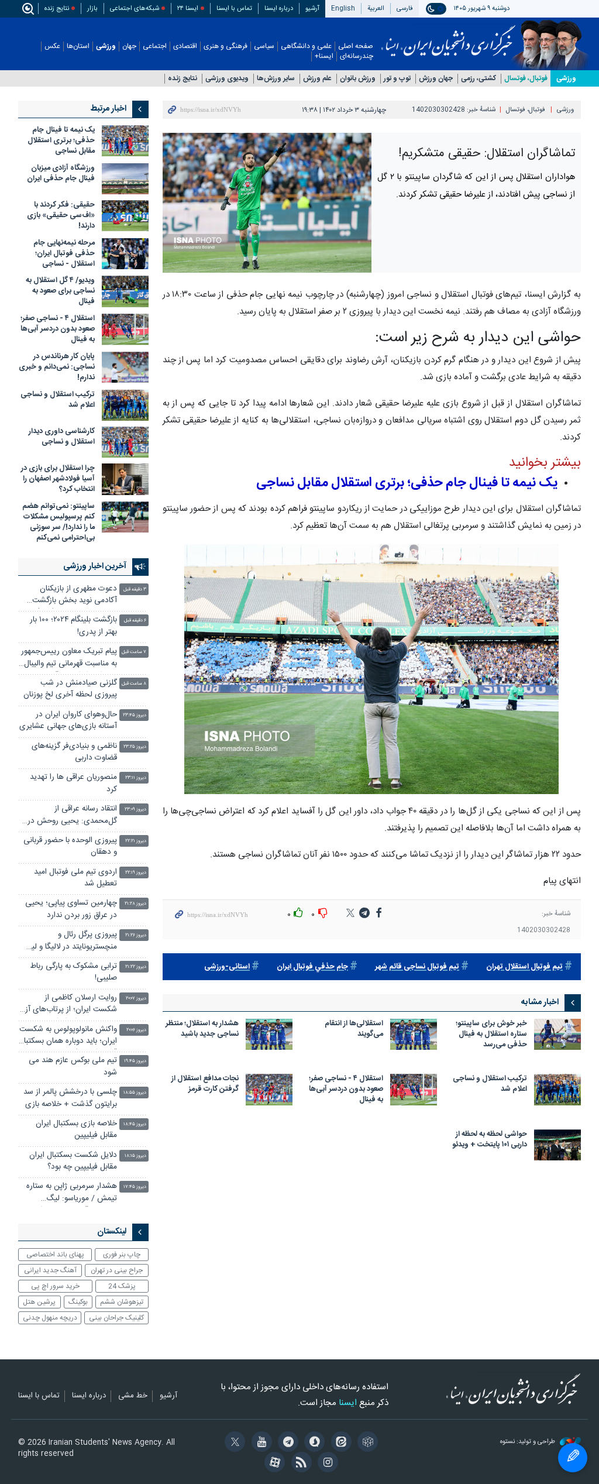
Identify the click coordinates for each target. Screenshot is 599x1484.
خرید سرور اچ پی (55, 1286)
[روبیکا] (366, 1443)
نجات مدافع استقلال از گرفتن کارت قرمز (205, 1084)
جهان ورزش (436, 79)
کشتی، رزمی (478, 79)
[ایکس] (233, 1443)
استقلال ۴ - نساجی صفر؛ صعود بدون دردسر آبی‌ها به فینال (346, 1090)
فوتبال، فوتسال (526, 79)
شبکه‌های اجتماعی (134, 8)
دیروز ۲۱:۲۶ (135, 935)
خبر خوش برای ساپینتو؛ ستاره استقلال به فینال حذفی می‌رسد (491, 1035)
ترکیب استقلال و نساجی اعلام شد (490, 1084)
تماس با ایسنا (234, 8)
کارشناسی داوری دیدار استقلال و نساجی (62, 436)
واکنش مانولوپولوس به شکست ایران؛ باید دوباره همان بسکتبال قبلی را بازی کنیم (68, 1036)
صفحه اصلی (355, 46)
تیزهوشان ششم (121, 1302)
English (343, 8)
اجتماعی (155, 46)
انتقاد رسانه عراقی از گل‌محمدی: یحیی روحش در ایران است (72, 816)
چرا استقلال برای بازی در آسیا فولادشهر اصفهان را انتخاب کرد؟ (58, 479)
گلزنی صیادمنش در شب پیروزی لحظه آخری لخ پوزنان (70, 689)
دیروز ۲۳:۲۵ (134, 747)
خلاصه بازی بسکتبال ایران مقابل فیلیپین (76, 1130)
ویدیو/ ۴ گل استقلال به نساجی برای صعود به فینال (60, 291)
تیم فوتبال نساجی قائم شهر (417, 967)
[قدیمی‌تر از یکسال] (557, 1034)
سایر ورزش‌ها (276, 79)
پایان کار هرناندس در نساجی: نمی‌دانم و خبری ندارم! (57, 367)
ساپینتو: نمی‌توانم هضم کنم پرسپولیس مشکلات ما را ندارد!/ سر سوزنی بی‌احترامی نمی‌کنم (58, 522)
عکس (52, 46)
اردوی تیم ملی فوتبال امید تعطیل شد (75, 878)
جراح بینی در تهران (117, 1270)
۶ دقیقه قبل (135, 620)
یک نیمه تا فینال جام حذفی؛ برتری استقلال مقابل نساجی (61, 140)
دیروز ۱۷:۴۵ (134, 1187)
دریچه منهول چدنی (50, 1318)
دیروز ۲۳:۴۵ (134, 715)
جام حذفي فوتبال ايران (312, 967)
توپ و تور (397, 79)
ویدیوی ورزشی (227, 79)
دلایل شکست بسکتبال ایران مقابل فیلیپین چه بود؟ (73, 1161)
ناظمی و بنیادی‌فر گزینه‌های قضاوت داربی (74, 752)
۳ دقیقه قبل (134, 589)
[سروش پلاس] (313, 1443)
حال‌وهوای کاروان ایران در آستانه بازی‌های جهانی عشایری (68, 721)
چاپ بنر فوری (121, 1254)
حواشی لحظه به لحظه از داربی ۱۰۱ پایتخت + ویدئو (489, 1140)
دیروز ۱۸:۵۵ (134, 1093)
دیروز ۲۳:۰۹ (135, 809)
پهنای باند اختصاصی (55, 1254)
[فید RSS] (299, 1463)
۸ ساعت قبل (134, 684)
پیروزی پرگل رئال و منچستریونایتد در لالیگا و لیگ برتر (70, 942)
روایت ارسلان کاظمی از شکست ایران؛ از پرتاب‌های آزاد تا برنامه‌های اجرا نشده (68, 1005)
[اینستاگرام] (326, 1463)
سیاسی (264, 46)
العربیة (375, 8)
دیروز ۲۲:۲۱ (135, 841)
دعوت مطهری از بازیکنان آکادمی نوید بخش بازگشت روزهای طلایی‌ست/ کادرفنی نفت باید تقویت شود (73, 596)
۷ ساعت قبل (134, 652)
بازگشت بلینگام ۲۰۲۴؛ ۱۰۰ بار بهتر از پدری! (73, 626)
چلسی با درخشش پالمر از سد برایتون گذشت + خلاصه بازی (70, 1098)
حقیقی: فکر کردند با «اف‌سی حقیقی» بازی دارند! (61, 215)
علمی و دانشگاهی (306, 46)
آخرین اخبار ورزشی (94, 566)
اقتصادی (185, 46)
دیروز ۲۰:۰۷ (136, 998)
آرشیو (312, 8)
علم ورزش (317, 79)
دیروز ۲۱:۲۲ (135, 967)
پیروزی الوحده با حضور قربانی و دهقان (70, 846)
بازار (92, 8)
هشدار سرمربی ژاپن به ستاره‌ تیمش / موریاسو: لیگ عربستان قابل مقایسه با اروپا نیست (71, 1193)
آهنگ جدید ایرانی (50, 1270)
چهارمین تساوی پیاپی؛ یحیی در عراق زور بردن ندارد (71, 909)
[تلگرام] (286, 1443)
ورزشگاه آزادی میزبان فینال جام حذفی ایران (61, 173)
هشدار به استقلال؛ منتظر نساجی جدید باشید (202, 1029)
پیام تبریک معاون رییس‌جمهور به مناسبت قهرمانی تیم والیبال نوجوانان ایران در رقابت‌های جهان (69, 658)
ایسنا (448, 37)
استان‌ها (78, 46)
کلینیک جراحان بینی (116, 1318)
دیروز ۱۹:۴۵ (135, 1061)
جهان (129, 46)
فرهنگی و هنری (225, 46)
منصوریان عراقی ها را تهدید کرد (73, 783)
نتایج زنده (56, 8)
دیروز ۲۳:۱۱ (135, 778)
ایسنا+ (324, 56)
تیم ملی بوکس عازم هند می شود (73, 1066)
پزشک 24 (122, 1286)
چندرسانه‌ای (356, 56)
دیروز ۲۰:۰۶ (136, 1030)
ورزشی (106, 46)
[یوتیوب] (259, 1443)
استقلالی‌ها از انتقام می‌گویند (354, 1029)
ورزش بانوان (358, 79)
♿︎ (572, 1457)
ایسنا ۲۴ (187, 8)
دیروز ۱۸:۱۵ (135, 1156)
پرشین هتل (39, 1302)
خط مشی (132, 1396)
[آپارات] (273, 1463)
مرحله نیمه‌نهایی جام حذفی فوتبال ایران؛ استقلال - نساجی (64, 253)
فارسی (405, 8)
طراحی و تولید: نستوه (528, 1442)
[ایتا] (339, 1443)
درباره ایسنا (278, 8)
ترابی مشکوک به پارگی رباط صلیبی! (73, 972)
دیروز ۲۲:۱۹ (135, 873)
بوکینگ (78, 1302)
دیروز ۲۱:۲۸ (135, 904)
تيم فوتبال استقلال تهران (524, 967)
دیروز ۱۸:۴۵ (134, 1124)
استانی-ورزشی (227, 967)
